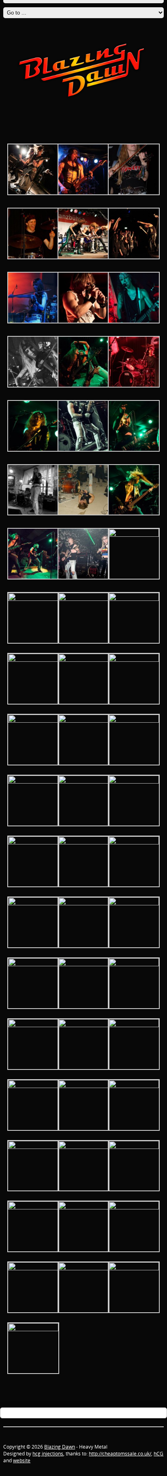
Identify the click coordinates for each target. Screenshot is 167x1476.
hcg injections (47, 1453)
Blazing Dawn (59, 1446)
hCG (158, 1453)
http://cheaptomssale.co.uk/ (120, 1453)
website (21, 1460)
